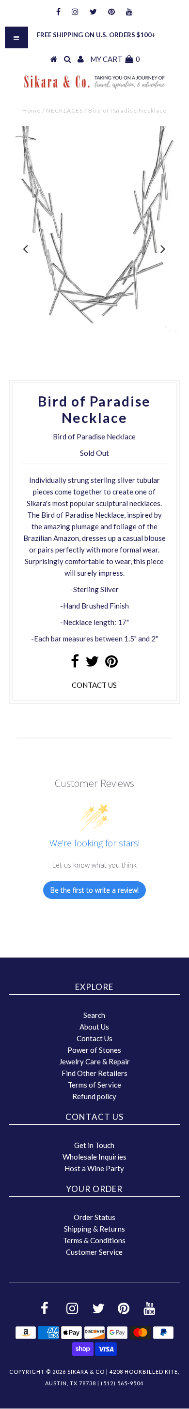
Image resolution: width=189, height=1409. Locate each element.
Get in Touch (94, 1145)
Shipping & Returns (94, 1228)
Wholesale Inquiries (94, 1156)
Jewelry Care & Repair (94, 1061)
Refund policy (94, 1096)
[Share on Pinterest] (111, 663)
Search (94, 1015)
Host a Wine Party (94, 1168)
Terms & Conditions (94, 1240)
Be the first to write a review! (94, 890)
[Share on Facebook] (75, 663)
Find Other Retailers (94, 1073)
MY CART (115, 59)
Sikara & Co (86, 1371)
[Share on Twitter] (92, 663)
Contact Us (94, 1038)
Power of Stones (94, 1050)
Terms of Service (94, 1084)
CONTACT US (94, 685)
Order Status (94, 1217)
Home (31, 110)
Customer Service (94, 1252)
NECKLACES (64, 110)
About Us (94, 1026)
